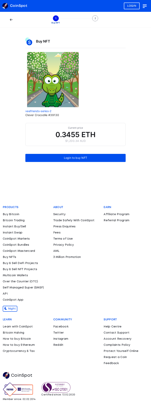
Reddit (58, 345)
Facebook (60, 326)
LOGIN (131, 6)
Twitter (58, 333)
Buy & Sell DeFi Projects (20, 263)
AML (56, 251)
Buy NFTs (9, 257)
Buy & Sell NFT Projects (20, 269)
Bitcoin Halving (13, 333)
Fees (57, 233)
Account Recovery (117, 339)
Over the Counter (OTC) (20, 281)
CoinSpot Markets (16, 239)
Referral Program (116, 220)
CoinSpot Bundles (16, 245)
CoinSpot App (13, 300)
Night (11, 309)
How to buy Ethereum (19, 345)
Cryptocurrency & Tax (19, 351)
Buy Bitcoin (11, 214)
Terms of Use (63, 239)
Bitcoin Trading (14, 220)
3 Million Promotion (67, 257)
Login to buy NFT (75, 157)
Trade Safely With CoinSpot (74, 220)
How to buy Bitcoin (17, 339)
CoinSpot (21, 376)
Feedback (111, 363)
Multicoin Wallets (15, 275)
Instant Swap (13, 233)
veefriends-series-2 (38, 111)
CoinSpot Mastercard (19, 251)
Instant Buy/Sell (14, 226)
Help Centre (113, 326)
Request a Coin (115, 357)
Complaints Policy (117, 345)
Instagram (60, 339)
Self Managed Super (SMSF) (23, 287)
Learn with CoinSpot (18, 326)
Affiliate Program (116, 214)
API (5, 294)
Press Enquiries (64, 226)
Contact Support (116, 333)
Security (59, 214)
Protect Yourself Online (121, 351)
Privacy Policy (63, 245)
